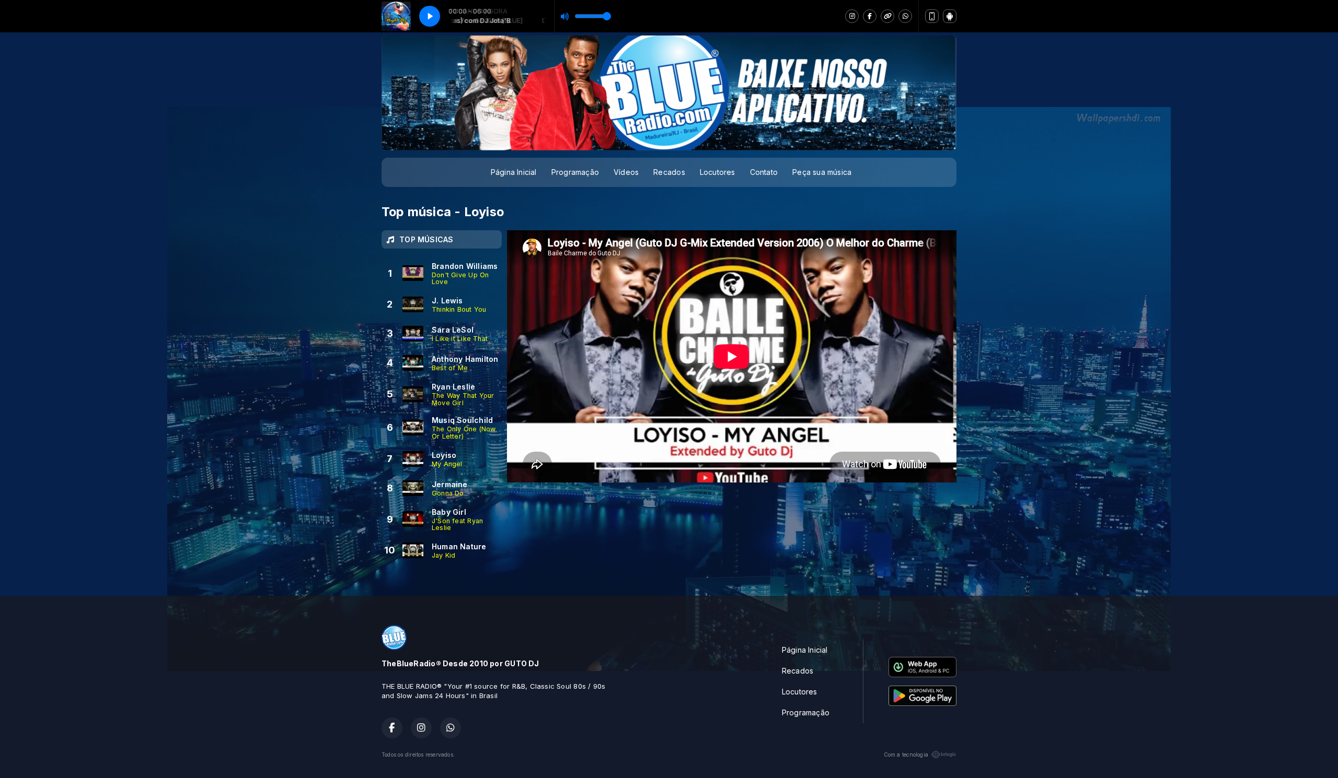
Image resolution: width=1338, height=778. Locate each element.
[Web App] (932, 16)
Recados (669, 172)
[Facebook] (869, 16)
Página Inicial (514, 172)
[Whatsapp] (905, 16)
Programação (575, 172)
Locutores (717, 172)
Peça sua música (821, 172)
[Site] (887, 16)
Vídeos (626, 172)
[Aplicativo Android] (949, 16)
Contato (764, 172)
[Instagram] (852, 16)
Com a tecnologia (906, 754)
